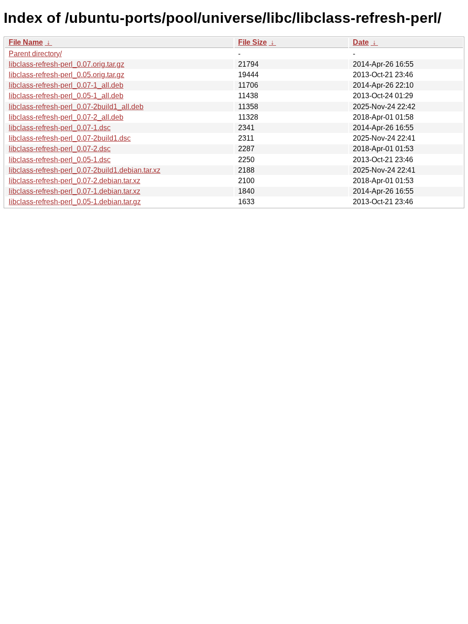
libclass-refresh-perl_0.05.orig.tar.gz (66, 75)
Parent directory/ (35, 54)
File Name (26, 42)
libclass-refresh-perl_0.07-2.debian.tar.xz (74, 181)
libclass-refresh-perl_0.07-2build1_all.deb (76, 107)
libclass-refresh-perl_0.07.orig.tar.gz (66, 64)
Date (361, 42)
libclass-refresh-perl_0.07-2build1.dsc (70, 138)
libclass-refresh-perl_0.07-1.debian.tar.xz (74, 191)
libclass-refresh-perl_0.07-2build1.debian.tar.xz (84, 170)
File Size (252, 42)
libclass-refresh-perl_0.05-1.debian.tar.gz (75, 202)
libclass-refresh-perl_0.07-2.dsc (60, 149)
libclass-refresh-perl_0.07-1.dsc (60, 128)
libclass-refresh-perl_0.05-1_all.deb (66, 96)
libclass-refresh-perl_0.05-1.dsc (60, 160)
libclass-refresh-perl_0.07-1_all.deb (66, 85)
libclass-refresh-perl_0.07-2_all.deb (66, 117)
